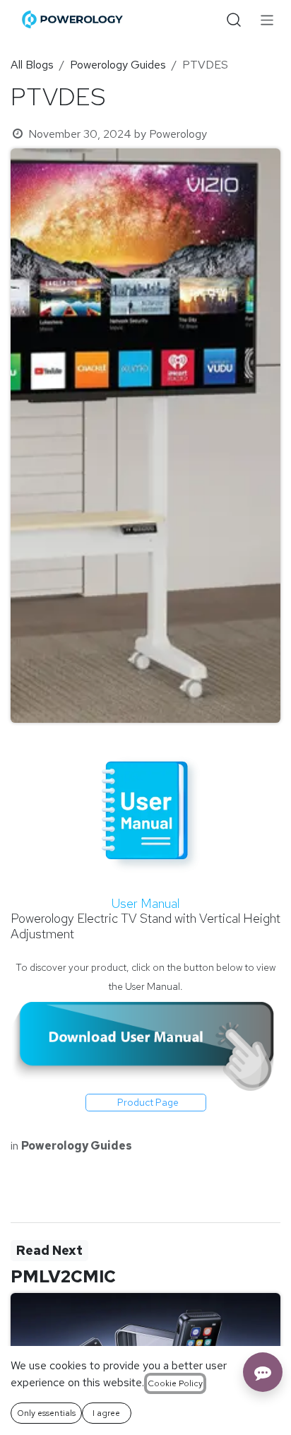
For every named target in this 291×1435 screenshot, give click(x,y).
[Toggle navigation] (267, 20)
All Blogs (32, 64)
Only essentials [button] (46, 1413)
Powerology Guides (118, 64)
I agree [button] (106, 1413)
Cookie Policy (175, 1383)
